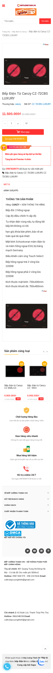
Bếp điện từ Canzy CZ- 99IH (36, 386)
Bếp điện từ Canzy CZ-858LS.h (13, 386)
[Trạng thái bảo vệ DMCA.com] (12, 533)
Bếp (8, 210)
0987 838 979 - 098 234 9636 (26, 576)
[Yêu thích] (26, 123)
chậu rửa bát (37, 661)
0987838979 (12, 169)
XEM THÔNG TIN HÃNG (33, 204)
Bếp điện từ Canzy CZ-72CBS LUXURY (24, 172)
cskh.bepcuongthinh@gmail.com (19, 579)
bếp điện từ (20, 661)
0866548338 (18, 616)
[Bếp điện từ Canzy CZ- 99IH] (38, 371)
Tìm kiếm (45, 21)
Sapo (33, 665)
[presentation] (44, 351)
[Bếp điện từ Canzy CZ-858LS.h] (15, 371)
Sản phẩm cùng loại (17, 351)
